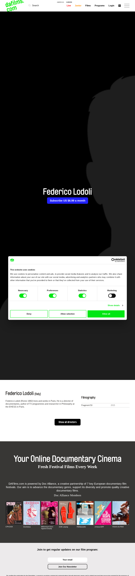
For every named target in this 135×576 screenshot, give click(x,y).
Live (69, 5)
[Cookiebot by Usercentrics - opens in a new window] (113, 260)
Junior (78, 5)
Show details (114, 305)
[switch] (52, 296)
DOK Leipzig (63, 527)
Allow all (106, 314)
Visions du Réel (118, 527)
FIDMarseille (81, 527)
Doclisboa (27, 527)
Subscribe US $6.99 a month (67, 200)
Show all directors (68, 422)
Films (88, 5)
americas (60, 2)
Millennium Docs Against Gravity (47, 528)
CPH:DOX (9, 527)
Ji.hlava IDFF (99, 527)
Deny (29, 314)
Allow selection (68, 314)
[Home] (15, 5)
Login (111, 5)
